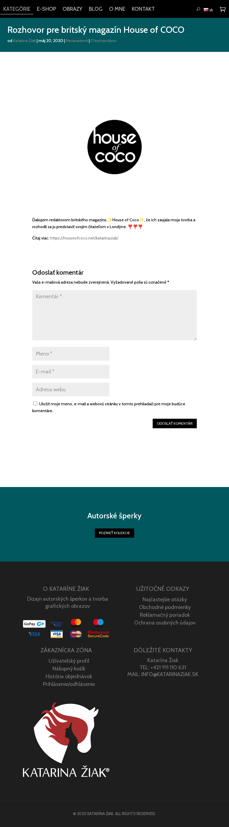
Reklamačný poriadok (165, 615)
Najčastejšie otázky (165, 599)
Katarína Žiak (24, 40)
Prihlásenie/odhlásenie (69, 684)
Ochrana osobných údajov (165, 622)
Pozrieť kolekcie (114, 533)
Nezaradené (77, 40)
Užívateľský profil (69, 661)
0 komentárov (104, 40)
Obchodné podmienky (165, 607)
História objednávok (69, 676)
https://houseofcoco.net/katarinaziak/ (84, 238)
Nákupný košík (68, 668)
